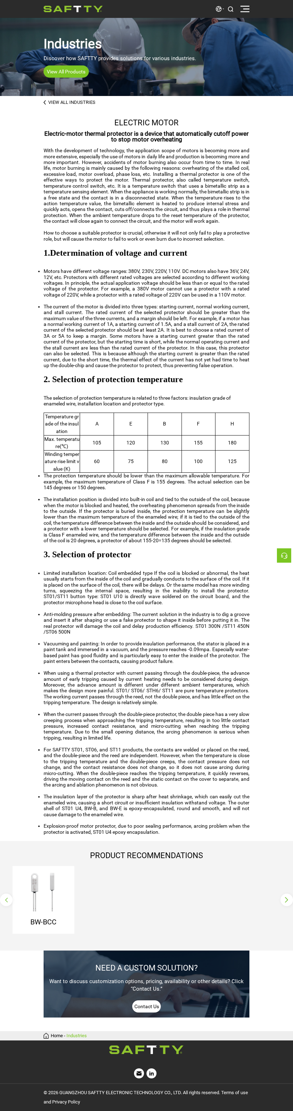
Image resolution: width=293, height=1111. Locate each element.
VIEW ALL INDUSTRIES (71, 102)
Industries (76, 1036)
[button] (6, 900)
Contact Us (146, 1006)
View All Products (66, 71)
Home (57, 1036)
